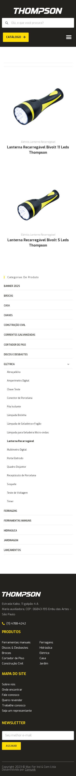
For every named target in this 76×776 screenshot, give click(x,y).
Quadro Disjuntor (16, 466)
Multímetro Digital (17, 449)
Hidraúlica (10, 530)
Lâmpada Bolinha (16, 415)
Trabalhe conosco (14, 705)
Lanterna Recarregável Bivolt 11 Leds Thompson (38, 150)
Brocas (8, 295)
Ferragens (10, 511)
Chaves (8, 315)
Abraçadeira (13, 372)
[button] (68, 37)
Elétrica (25, 142)
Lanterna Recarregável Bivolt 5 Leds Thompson (38, 243)
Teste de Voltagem (17, 492)
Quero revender (12, 700)
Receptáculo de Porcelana (21, 475)
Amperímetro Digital (18, 380)
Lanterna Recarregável (42, 142)
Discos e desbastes (16, 354)
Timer (10, 501)
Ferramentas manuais (17, 520)
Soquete (11, 484)
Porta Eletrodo (15, 458)
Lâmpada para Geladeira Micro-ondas (28, 432)
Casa (7, 305)
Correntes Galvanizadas (19, 334)
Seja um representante (17, 711)
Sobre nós (8, 684)
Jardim (44, 663)
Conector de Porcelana (19, 398)
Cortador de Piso (15, 344)
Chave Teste (13, 389)
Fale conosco (10, 695)
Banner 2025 (12, 286)
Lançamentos (12, 550)
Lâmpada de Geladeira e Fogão (24, 423)
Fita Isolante (14, 406)
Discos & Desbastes (15, 648)
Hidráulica (46, 648)
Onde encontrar (12, 690)
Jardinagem (11, 540)
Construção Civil (14, 325)
